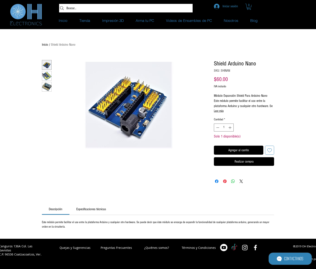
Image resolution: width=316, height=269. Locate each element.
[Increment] (230, 127)
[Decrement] (217, 127)
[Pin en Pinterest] (224, 181)
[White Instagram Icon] (245, 247)
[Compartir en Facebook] (216, 181)
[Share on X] (241, 181)
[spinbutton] (224, 127)
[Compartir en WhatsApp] (233, 181)
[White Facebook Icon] (255, 247)
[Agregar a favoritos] (269, 150)
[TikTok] (234, 247)
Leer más (219, 111)
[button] (249, 7)
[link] (55, 209)
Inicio (45, 45)
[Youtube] (223, 247)
